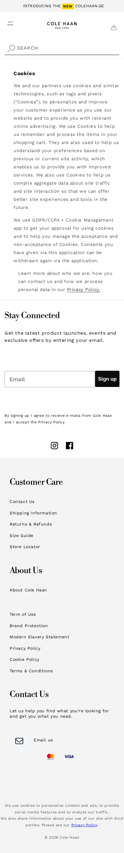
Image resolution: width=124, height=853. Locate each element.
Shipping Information (33, 513)
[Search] (11, 48)
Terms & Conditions (31, 670)
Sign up (107, 379)
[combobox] (62, 48)
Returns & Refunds (31, 524)
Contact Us (22, 501)
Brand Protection (29, 625)
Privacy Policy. (84, 289)
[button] (7, 22)
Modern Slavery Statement (39, 636)
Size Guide (21, 535)
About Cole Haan (28, 590)
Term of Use (23, 614)
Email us (43, 740)
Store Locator (25, 546)
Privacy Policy (25, 648)
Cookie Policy (24, 659)
